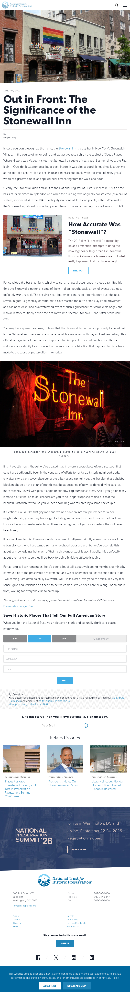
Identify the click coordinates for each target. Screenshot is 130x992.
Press (15, 926)
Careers (17, 923)
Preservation (11, 606)
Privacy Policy (111, 977)
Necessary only (77, 986)
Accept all (49, 986)
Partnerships (73, 926)
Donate (70, 916)
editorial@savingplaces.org (54, 700)
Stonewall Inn (67, 148)
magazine (25, 606)
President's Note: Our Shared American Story (63, 783)
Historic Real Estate (76, 923)
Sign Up (65, 943)
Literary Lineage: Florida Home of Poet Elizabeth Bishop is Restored (107, 785)
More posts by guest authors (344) (28, 704)
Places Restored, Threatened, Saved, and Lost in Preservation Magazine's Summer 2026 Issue (20, 789)
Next (65, 680)
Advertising (72, 919)
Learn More (79, 849)
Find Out (78, 270)
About (16, 916)
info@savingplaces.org (24, 905)
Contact (17, 919)
